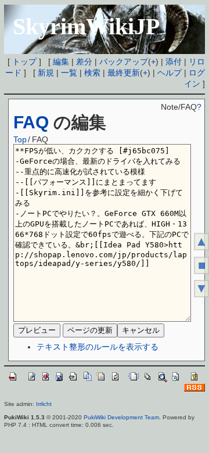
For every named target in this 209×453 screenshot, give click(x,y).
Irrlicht (44, 404)
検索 (92, 72)
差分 (84, 61)
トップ (24, 61)
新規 (46, 72)
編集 (61, 61)
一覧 (69, 72)
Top (20, 139)
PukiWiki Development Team (121, 417)
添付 (173, 61)
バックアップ (123, 61)
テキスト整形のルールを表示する (97, 346)
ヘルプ (169, 72)
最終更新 (123, 72)
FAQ (31, 122)
